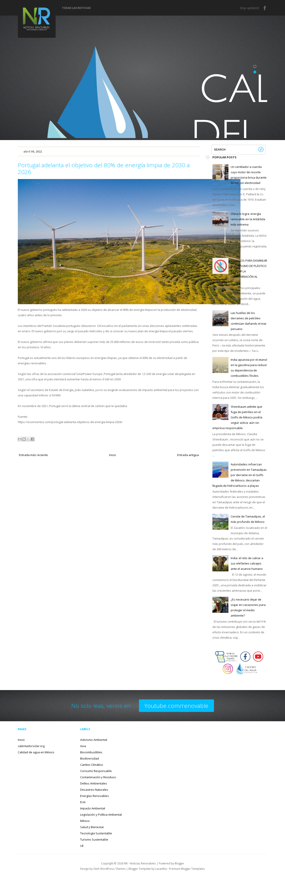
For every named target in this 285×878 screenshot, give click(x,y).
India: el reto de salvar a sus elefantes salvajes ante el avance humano (247, 563)
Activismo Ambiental (93, 740)
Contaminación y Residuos (98, 777)
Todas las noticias (76, 8)
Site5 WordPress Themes (109, 868)
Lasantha (161, 868)
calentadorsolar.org (31, 746)
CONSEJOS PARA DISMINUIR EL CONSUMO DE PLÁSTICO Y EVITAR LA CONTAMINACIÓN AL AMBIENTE (239, 271)
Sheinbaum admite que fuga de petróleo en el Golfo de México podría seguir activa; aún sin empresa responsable (237, 417)
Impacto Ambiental (92, 808)
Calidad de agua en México (36, 752)
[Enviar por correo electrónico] (20, 439)
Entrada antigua (188, 455)
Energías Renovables (94, 796)
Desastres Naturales (94, 790)
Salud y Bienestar (92, 827)
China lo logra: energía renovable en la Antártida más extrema (248, 219)
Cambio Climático (91, 765)
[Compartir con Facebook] (32, 439)
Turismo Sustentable (94, 839)
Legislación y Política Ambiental (101, 815)
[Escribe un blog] (24, 439)
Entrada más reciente (33, 455)
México (85, 821)
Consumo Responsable (96, 771)
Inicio (112, 455)
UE (82, 846)
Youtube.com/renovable (176, 706)
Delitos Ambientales (93, 783)
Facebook (265, 8)
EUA (83, 802)
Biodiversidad (89, 758)
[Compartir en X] (28, 439)
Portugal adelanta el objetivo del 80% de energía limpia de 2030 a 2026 (104, 168)
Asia (83, 746)
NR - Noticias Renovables (140, 863)
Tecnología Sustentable (96, 833)
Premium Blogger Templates (187, 868)
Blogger (179, 863)
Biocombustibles (91, 752)
